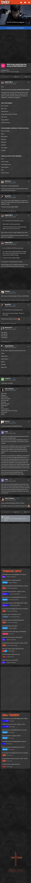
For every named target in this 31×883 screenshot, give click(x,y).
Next (26, 76)
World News (11, 651)
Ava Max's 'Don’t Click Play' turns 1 (11, 614)
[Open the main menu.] (29, 2)
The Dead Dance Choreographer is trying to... (14, 574)
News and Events (11, 576)
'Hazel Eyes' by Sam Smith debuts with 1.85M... (15, 603)
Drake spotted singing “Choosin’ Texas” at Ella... (15, 643)
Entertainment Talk (13, 599)
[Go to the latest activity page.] (21, 2)
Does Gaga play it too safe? (9, 626)
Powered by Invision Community (15, 871)
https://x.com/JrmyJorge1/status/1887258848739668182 (15, 89)
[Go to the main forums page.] (25, 2)
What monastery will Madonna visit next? (13, 747)
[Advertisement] (15, 45)
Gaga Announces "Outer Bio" (10, 660)
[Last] (29, 77)
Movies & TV (11, 656)
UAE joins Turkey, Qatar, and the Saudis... (13, 648)
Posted (10, 83)
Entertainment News (12, 588)
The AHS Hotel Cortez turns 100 (11, 654)
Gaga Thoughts (15, 71)
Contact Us (20, 870)
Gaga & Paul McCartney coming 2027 (12, 637)
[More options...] (28, 83)
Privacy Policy (12, 870)
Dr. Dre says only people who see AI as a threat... (15, 608)
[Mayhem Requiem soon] (15, 15)
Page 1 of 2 (16, 76)
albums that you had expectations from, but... (14, 597)
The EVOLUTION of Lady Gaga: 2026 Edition (14, 631)
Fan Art (11, 634)
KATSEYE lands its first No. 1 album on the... (14, 591)
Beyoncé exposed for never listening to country (15, 585)
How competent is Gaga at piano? (11, 580)
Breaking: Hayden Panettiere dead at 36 (13, 620)
